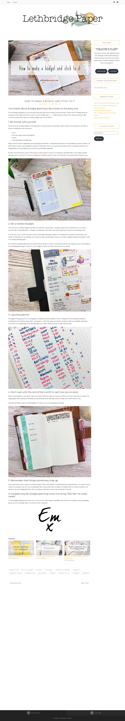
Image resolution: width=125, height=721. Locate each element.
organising (42, 573)
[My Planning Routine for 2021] (49, 548)
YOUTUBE (113, 71)
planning (76, 573)
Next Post (85, 583)
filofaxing (49, 570)
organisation (30, 573)
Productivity (49, 98)
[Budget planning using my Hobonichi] (21, 548)
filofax (39, 570)
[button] (49, 189)
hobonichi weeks (16, 573)
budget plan (14, 570)
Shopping (85, 573)
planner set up (64, 573)
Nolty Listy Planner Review (102, 118)
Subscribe (99, 138)
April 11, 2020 (43, 104)
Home (8, 2)
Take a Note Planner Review (102, 110)
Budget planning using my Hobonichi (20, 556)
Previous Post (16, 583)
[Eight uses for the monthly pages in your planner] (77, 548)
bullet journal (27, 570)
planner (52, 573)
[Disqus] (49, 618)
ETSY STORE (101, 71)
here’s (51, 115)
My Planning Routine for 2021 (45, 556)
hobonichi (76, 570)
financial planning (62, 570)
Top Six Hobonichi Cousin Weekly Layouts (107, 103)
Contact (15, 2)
